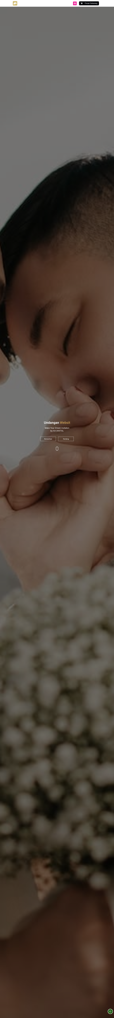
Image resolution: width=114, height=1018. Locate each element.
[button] (75, 3)
